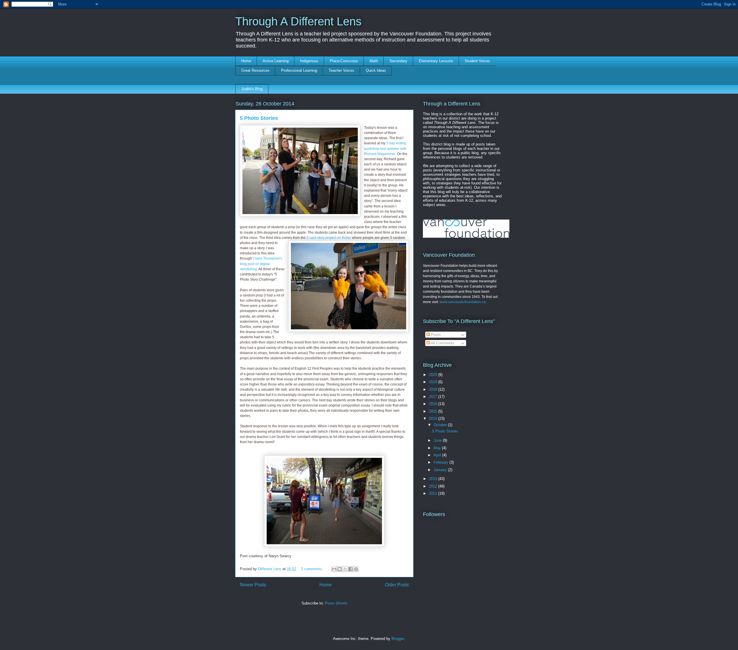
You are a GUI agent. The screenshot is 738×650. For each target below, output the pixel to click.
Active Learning (276, 61)
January (441, 470)
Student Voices (477, 61)
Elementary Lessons (436, 61)
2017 (433, 396)
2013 (433, 479)
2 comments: (312, 569)
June (438, 440)
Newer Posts (253, 584)
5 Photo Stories (259, 118)
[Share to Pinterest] (356, 569)
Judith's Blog (252, 89)
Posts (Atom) (336, 603)
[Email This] (334, 569)
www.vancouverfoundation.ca (463, 302)
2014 (433, 418)
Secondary (398, 61)
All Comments (442, 343)
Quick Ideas (376, 70)
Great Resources (255, 70)
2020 (433, 375)
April (438, 455)
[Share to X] (345, 569)
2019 (433, 382)
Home (246, 61)
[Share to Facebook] (350, 569)
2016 (433, 404)
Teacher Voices (341, 70)
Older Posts (397, 584)
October (441, 425)
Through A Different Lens (298, 21)
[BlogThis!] (339, 569)
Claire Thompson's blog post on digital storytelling (261, 263)
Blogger (397, 638)
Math (374, 61)
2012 (433, 486)
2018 (433, 389)
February (441, 462)
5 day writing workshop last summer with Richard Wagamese (385, 148)
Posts (435, 334)
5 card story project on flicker (328, 238)
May (438, 448)
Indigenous (309, 61)
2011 (433, 493)
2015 (433, 411)
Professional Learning (299, 70)
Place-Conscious (344, 61)
